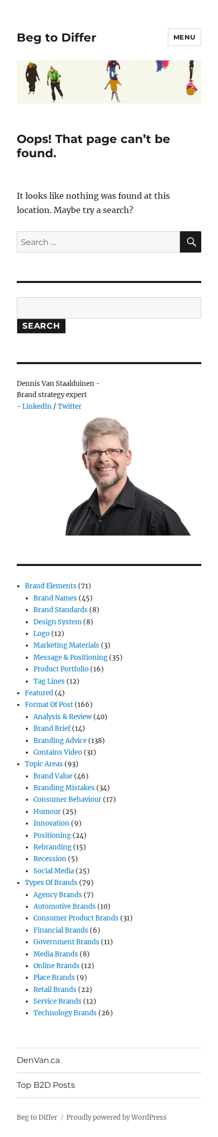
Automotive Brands (64, 906)
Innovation (51, 823)
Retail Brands (55, 989)
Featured (39, 693)
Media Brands (55, 954)
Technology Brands (65, 1013)
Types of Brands (51, 882)
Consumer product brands (76, 918)
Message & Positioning (70, 657)
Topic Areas (44, 764)
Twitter (70, 406)
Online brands (56, 966)
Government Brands (66, 942)
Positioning (52, 835)
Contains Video (57, 752)
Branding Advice (60, 740)
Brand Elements (51, 586)
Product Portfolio (61, 669)
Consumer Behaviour (67, 799)
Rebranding (52, 847)
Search (41, 326)
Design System (57, 622)
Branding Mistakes (64, 788)
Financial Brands (60, 930)
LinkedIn (37, 406)
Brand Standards (60, 610)
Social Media (53, 871)
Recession (49, 859)
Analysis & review (62, 717)
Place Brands (54, 977)
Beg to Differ (56, 37)
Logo (41, 633)
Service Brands (57, 1001)
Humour (47, 811)
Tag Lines (49, 681)
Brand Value (52, 776)
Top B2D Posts (46, 1085)
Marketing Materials (66, 645)
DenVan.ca (38, 1060)
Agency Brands (57, 895)
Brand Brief (51, 728)
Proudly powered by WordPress (116, 1117)
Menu (184, 37)
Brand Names (55, 598)
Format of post (49, 704)
